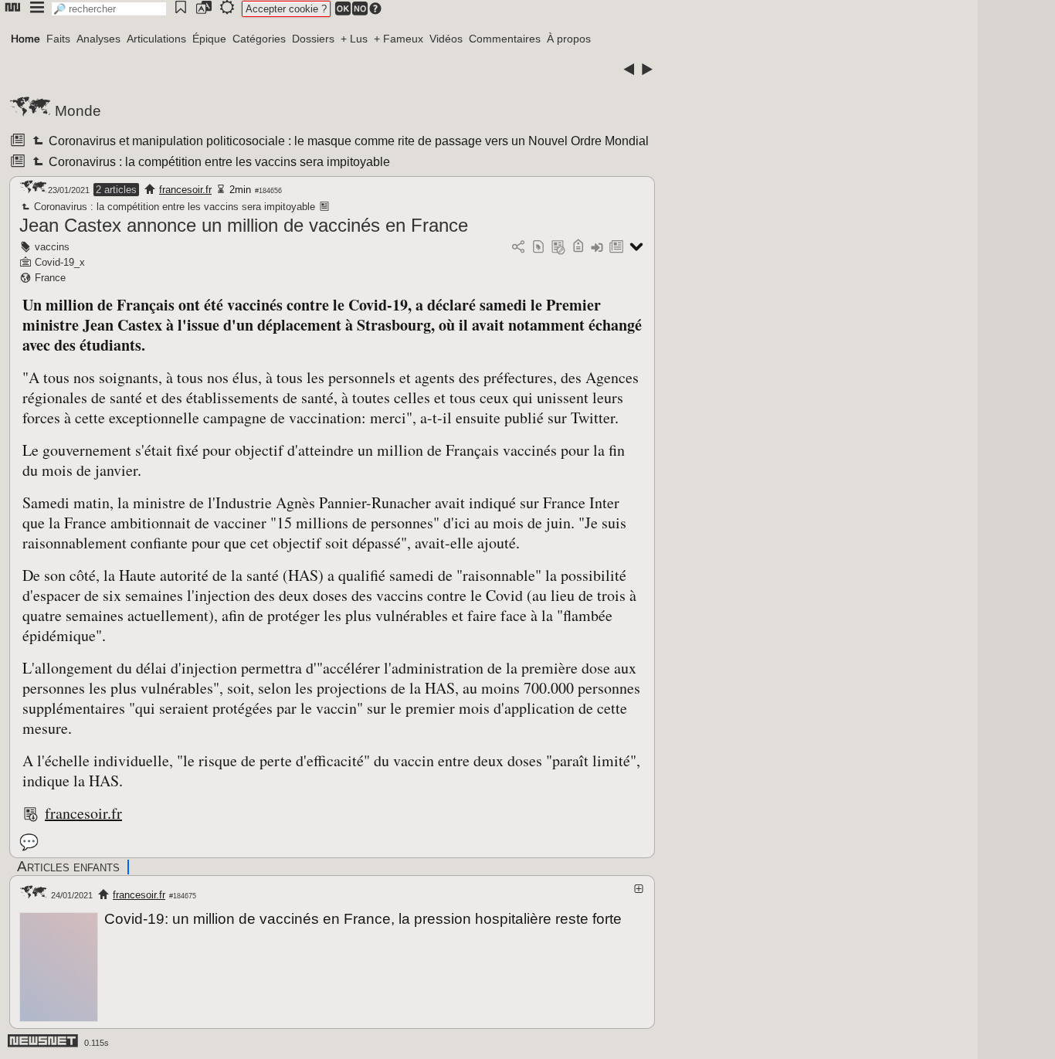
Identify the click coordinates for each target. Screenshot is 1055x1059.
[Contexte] (558, 247)
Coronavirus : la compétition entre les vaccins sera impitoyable (218, 161)
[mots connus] (578, 247)
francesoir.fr (185, 189)
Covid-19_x (60, 262)
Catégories (259, 38)
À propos (569, 38)
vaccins (52, 247)
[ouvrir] (639, 888)
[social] (518, 247)
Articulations (156, 38)
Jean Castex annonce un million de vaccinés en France (243, 225)
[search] (109, 9)
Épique (209, 38)
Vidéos (446, 38)
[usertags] (538, 247)
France (50, 277)
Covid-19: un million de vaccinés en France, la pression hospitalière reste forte (363, 919)
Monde (78, 111)
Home (25, 38)
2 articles (116, 189)
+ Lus (354, 38)
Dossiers (313, 38)
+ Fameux (398, 38)
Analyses (98, 38)
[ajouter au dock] (597, 247)
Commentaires (505, 38)
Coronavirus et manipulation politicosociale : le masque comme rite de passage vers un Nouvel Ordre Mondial (347, 141)
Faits (58, 38)
